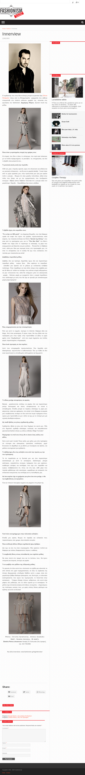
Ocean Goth (65, 121)
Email (4, 748)
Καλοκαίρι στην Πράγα (69, 137)
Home (3, 28)
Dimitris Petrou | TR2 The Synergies (18, 717)
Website (4, 753)
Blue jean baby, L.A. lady (70, 129)
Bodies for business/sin (69, 114)
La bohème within (59, 100)
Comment (5, 728)
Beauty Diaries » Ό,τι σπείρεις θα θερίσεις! (20, 716)
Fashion (9, 28)
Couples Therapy (59, 178)
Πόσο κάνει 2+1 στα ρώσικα (71, 145)
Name (4, 743)
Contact (8, 772)
